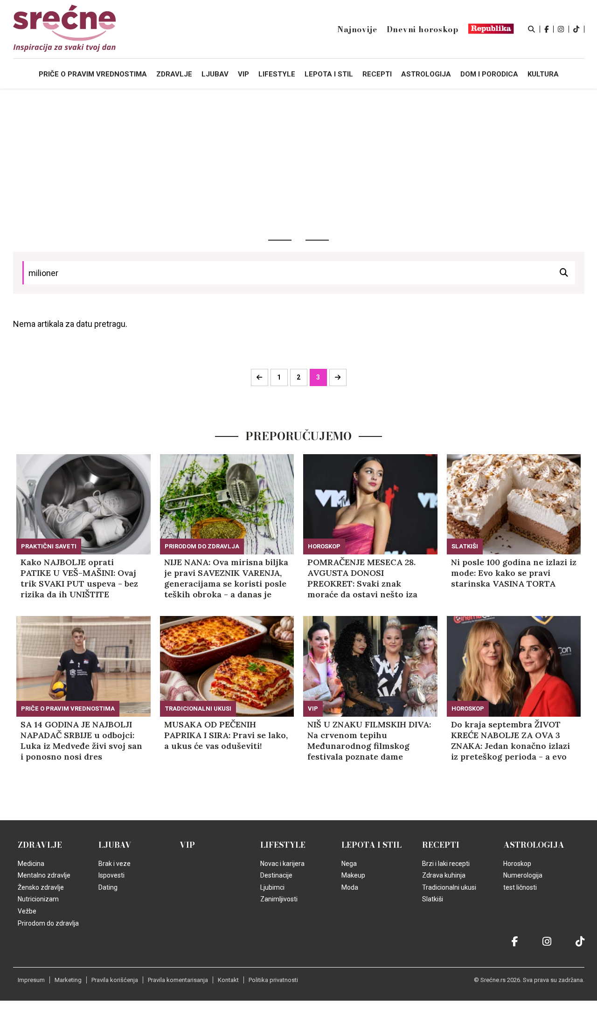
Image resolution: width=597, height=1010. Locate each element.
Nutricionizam (38, 899)
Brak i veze (114, 863)
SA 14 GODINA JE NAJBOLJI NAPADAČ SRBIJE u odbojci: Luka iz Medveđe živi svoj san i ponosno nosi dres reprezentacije (81, 740)
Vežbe (27, 911)
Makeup (353, 875)
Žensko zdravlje (41, 887)
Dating (108, 887)
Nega (349, 863)
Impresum (31, 979)
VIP (313, 708)
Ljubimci (272, 887)
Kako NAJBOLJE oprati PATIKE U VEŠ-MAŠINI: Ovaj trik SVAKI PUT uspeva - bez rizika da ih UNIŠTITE (79, 578)
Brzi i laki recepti (446, 863)
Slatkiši (464, 546)
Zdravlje (40, 845)
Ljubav (115, 845)
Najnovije (357, 29)
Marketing (68, 979)
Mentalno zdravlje (44, 875)
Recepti (440, 845)
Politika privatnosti (273, 979)
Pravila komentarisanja (178, 979)
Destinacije (276, 875)
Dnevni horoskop (422, 29)
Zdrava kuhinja (443, 875)
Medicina (31, 863)
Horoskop (324, 546)
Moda (349, 887)
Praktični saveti (48, 546)
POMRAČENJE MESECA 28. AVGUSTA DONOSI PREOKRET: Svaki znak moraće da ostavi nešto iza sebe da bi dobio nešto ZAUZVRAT (362, 578)
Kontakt (228, 979)
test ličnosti (520, 887)
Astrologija (533, 845)
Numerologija (522, 875)
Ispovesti (111, 875)
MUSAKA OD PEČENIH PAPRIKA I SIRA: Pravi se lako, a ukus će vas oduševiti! (226, 735)
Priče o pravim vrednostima (93, 74)
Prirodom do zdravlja (202, 546)
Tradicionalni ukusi (198, 708)
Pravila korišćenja (114, 979)
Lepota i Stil (371, 845)
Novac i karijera (282, 863)
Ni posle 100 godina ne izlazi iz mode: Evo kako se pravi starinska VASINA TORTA (513, 573)
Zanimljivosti (279, 899)
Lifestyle (282, 845)
